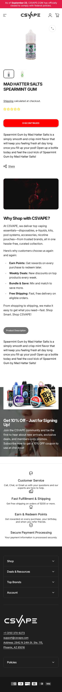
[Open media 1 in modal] (52, 28)
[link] (23, 642)
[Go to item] (8, 74)
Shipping (8, 100)
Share (11, 166)
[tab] (15, 330)
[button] (12, 109)
